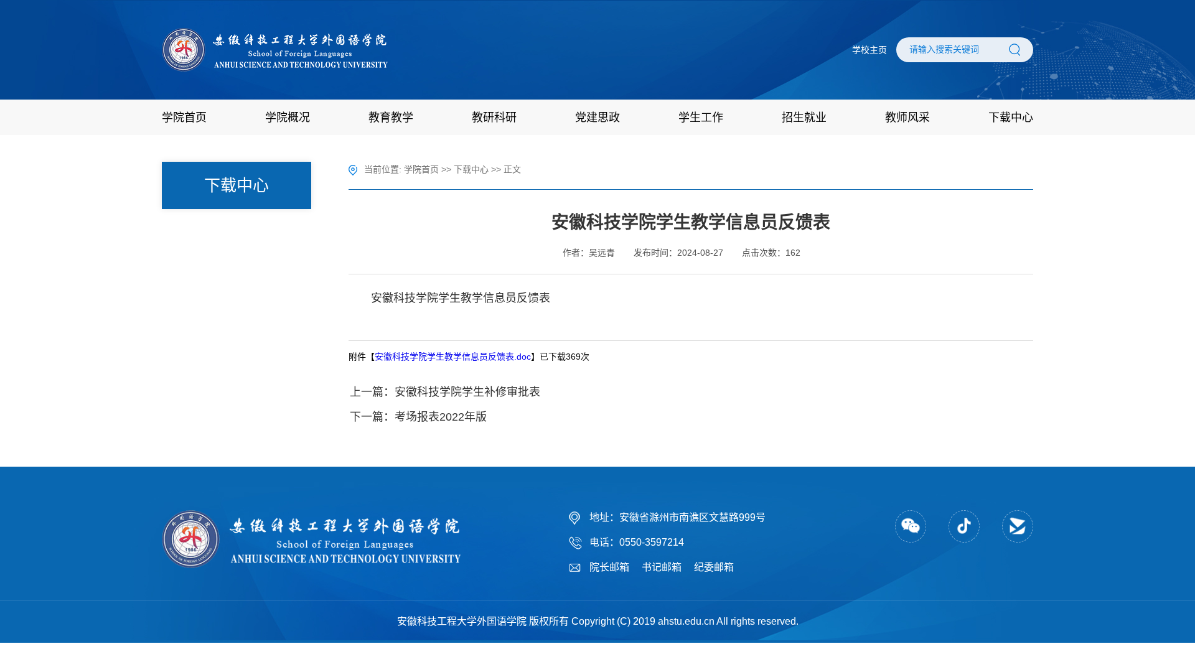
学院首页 (421, 169)
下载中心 (471, 169)
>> (447, 169)
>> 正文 (506, 169)
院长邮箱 (609, 567)
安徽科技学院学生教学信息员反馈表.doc (453, 357)
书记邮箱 (662, 567)
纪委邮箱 (714, 567)
